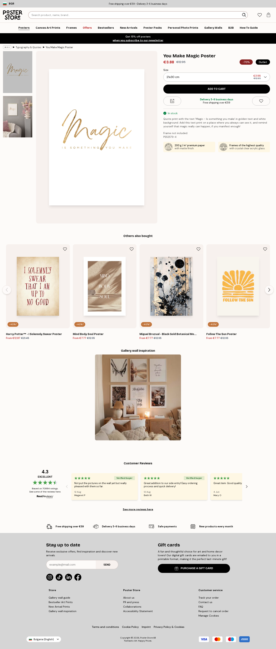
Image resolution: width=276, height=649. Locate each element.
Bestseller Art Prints (61, 602)
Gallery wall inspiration (62, 611)
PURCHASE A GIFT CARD (197, 568)
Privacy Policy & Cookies (169, 627)
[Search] (244, 15)
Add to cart (217, 89)
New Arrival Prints (59, 606)
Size (165, 70)
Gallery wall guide (59, 597)
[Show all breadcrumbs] (7, 47)
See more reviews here (138, 509)
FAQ (200, 606)
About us (128, 597)
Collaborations (132, 606)
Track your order (208, 597)
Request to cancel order (213, 611)
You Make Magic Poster (59, 47)
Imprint (146, 627)
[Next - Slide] (269, 289)
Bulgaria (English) (44, 639)
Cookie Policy (130, 627)
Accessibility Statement (138, 611)
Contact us (205, 602)
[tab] (259, 15)
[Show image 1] (17, 72)
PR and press (131, 602)
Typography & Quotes (28, 47)
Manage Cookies (208, 615)
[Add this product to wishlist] (261, 101)
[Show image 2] (17, 116)
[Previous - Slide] (6, 289)
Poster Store (146, 637)
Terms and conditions (105, 627)
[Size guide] (172, 101)
